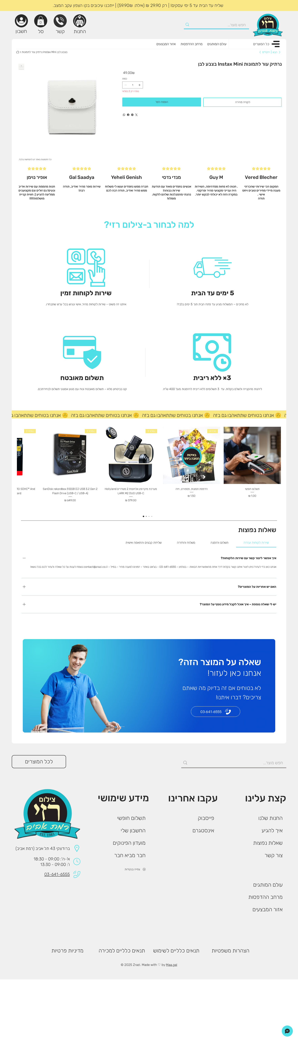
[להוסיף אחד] (139, 85)
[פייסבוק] (128, 115)
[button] (40, 20)
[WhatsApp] (124, 115)
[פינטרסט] (132, 115)
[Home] (17, 52)
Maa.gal (171, 965)
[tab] (256, 542)
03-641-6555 (57, 874)
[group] (149, 469)
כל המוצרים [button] (261, 44)
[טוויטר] (136, 115)
